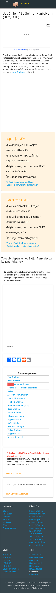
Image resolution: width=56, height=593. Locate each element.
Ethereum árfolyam (15, 416)
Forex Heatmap (9, 572)
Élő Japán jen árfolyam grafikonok (20, 182)
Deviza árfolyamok (15, 437)
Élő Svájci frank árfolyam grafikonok (21, 243)
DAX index (33, 560)
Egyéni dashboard (21, 384)
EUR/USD (7, 555)
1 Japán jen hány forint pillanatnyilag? (22, 185)
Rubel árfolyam (13, 409)
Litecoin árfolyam (36, 522)
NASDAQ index (35, 569)
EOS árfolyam (35, 519)
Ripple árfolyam (14, 419)
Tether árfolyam (36, 536)
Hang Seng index (36, 563)
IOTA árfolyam (35, 531)
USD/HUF (7, 563)
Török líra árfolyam (15, 402)
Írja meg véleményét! (17, 494)
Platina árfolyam (14, 430)
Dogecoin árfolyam (37, 542)
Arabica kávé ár (9, 528)
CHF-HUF (7, 560)
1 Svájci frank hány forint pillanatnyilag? (22, 246)
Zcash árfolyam (36, 539)
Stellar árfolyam (36, 525)
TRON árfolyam (35, 534)
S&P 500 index (13, 423)
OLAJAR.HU (25, 3)
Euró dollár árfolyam (16, 398)
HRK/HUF (7, 566)
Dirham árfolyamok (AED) (18, 405)
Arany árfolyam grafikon (17, 395)
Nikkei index (34, 566)
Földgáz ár (7, 514)
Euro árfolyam (13, 377)
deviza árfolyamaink (19, 72)
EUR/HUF (7, 557)
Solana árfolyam (36, 545)
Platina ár (7, 522)
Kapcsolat (33, 574)
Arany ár (6, 517)
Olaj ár (10, 391)
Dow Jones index (36, 557)
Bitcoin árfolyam (14, 412)
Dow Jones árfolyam (16, 426)
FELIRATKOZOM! (13, 474)
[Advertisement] (28, 103)
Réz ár (5, 525)
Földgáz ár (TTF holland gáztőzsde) (22, 388)
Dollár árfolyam (13, 381)
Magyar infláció (14, 434)
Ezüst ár (6, 519)
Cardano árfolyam (37, 528)
